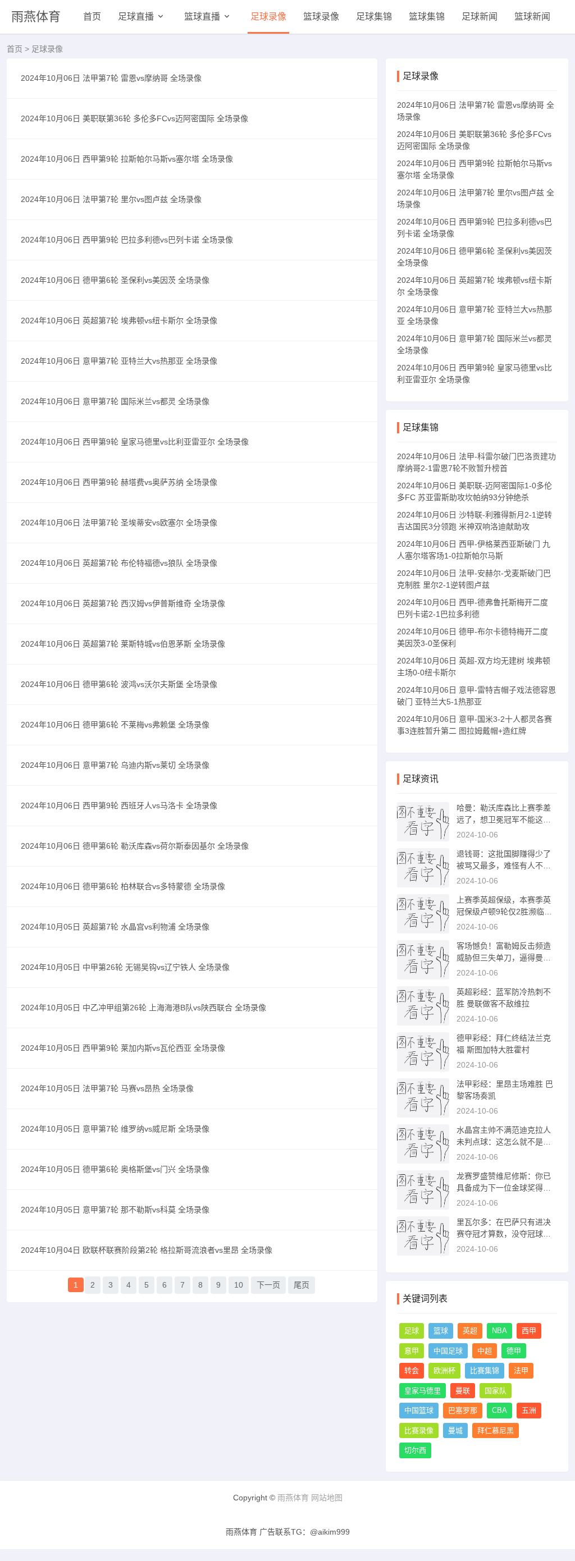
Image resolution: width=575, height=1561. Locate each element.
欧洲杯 (444, 1370)
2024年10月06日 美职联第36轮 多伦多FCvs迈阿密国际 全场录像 (134, 118)
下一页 (268, 1284)
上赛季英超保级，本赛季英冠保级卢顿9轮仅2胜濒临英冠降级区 (504, 911)
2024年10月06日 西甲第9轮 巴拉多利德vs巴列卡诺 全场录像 (127, 239)
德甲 (513, 1351)
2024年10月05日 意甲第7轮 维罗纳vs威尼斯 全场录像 (115, 1128)
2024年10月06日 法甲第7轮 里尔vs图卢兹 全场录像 (111, 199)
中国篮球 (418, 1410)
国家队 (495, 1390)
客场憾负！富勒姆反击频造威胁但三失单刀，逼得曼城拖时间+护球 (504, 957)
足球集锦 (374, 16)
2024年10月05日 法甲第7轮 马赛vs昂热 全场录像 (107, 1088)
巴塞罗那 (462, 1410)
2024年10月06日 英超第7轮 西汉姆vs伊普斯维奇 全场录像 (123, 603)
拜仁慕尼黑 (495, 1430)
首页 (92, 16)
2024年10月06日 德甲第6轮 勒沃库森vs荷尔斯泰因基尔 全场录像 (135, 845)
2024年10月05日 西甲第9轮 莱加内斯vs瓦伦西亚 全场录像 (123, 1047)
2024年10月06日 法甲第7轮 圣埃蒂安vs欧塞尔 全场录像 (119, 522)
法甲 (521, 1370)
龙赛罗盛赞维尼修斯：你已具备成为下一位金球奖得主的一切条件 (504, 1187)
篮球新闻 (532, 16)
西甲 (529, 1330)
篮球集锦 (427, 16)
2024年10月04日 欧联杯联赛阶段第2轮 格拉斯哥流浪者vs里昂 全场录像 (146, 1250)
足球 (411, 1330)
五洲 (529, 1410)
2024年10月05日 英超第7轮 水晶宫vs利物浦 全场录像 (115, 926)
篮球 (440, 1330)
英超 (470, 1330)
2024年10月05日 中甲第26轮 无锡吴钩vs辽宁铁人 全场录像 (125, 967)
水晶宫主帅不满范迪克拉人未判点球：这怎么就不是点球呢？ (504, 1141)
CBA (499, 1410)
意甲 (411, 1351)
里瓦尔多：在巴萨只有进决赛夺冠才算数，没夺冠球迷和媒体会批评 (504, 1233)
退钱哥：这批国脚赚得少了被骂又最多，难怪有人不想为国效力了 (504, 865)
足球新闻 (480, 16)
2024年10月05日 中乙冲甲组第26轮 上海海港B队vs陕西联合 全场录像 (143, 1007)
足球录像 (268, 16)
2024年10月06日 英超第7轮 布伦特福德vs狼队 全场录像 (119, 563)
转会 (411, 1370)
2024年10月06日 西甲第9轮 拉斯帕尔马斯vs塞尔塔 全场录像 (127, 158)
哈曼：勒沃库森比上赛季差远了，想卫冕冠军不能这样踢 (504, 819)
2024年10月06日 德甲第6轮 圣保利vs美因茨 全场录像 (115, 280)
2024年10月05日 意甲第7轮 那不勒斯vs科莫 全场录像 (115, 1209)
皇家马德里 (422, 1390)
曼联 (462, 1390)
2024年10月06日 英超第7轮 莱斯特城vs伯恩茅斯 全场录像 (123, 643)
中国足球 (448, 1351)
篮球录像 (321, 16)
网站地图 (327, 1497)
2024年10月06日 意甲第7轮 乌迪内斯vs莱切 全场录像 (115, 765)
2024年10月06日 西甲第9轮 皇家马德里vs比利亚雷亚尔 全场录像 (135, 441)
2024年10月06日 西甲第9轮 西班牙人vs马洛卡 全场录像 (119, 805)
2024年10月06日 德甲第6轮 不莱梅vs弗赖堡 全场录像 (115, 724)
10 (238, 1284)
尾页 (301, 1284)
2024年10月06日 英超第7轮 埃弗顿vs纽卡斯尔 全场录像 (119, 320)
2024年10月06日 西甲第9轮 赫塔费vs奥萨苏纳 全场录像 (119, 482)
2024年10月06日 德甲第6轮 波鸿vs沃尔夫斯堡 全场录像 (119, 684)
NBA (499, 1330)
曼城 (455, 1430)
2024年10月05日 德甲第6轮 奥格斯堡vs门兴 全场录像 (115, 1169)
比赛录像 (418, 1430)
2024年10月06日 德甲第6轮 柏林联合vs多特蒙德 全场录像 (123, 886)
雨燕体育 (36, 17)
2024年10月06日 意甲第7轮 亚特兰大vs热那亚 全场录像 (119, 360)
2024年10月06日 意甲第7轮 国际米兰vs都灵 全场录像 (115, 401)
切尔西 (415, 1450)
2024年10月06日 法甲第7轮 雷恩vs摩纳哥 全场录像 (111, 78)
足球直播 (136, 16)
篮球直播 (202, 16)
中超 (484, 1351)
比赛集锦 (484, 1370)
